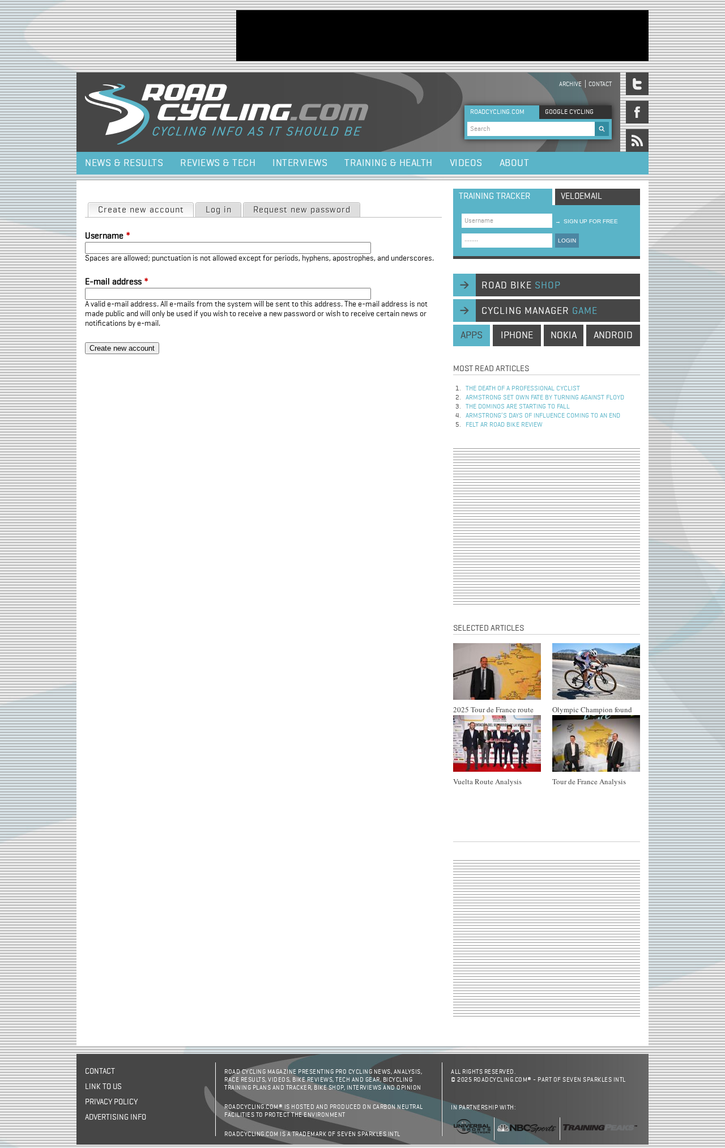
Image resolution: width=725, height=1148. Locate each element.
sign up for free (586, 221)
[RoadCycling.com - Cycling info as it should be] (226, 112)
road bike (521, 285)
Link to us (103, 1087)
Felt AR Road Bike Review (504, 425)
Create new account (145, 210)
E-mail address (116, 282)
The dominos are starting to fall (518, 406)
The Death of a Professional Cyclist (523, 388)
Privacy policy (111, 1102)
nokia (564, 335)
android (613, 335)
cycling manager (539, 311)
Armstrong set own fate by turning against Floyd (545, 397)
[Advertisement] (442, 35)
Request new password (302, 210)
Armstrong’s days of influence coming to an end (543, 416)
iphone (517, 335)
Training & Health (388, 163)
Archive (570, 84)
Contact (600, 84)
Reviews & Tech (217, 163)
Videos (466, 163)
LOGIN (567, 240)
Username (107, 236)
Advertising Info (115, 1117)
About (515, 163)
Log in (219, 210)
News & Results (124, 163)
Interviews (299, 163)
